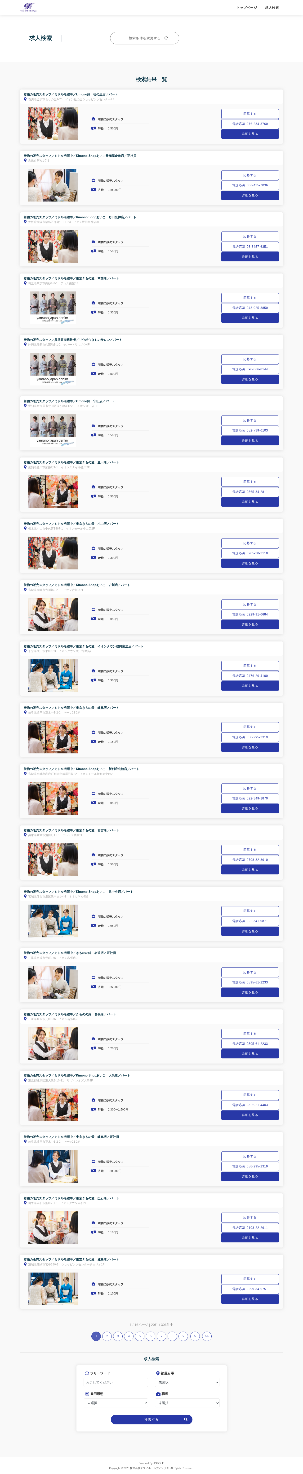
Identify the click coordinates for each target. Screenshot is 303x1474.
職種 (165, 1394)
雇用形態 (96, 1394)
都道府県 (167, 1373)
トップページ (246, 7)
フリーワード (100, 1373)
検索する (151, 1419)
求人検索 (272, 7)
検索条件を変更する (145, 38)
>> (207, 1336)
